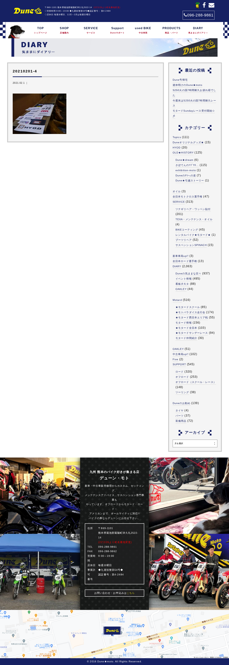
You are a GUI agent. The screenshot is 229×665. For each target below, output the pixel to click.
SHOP (64, 30)
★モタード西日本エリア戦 (192, 317)
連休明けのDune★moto (187, 85)
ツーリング (182, 392)
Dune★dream (184, 159)
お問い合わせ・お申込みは (114, 592)
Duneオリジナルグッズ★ (188, 142)
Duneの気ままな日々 (188, 273)
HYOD (177, 147)
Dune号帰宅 (180, 79)
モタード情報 (184, 322)
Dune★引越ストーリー (190, 180)
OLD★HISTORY (183, 152)
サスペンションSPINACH (191, 245)
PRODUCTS (171, 30)
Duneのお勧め (181, 403)
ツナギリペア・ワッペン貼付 (193, 209)
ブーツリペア (184, 239)
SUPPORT (179, 364)
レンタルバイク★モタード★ (193, 234)
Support (117, 30)
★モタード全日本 (186, 327)
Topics (177, 137)
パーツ (180, 415)
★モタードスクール (188, 307)
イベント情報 (184, 278)
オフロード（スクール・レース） (196, 382)
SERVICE (91, 30)
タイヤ (180, 410)
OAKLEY (181, 289)
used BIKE (143, 30)
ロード (180, 371)
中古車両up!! (181, 354)
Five (175, 359)
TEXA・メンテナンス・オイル (194, 219)
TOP (40, 30)
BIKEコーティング (187, 229)
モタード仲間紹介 (186, 338)
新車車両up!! (181, 256)
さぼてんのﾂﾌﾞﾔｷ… (187, 165)
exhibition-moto (186, 170)
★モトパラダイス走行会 (190, 312)
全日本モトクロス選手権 (187, 196)
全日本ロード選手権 (185, 261)
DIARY (198, 30)
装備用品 (181, 420)
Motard (177, 300)
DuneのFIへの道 (186, 175)
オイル (177, 191)
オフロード (182, 376)
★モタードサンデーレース (192, 332)
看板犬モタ (182, 283)
